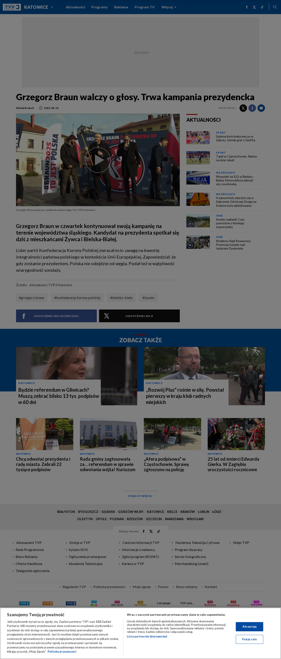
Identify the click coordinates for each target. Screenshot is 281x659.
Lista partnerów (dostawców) (147, 636)
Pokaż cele (249, 639)
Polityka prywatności (62, 651)
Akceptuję (249, 626)
